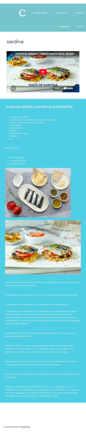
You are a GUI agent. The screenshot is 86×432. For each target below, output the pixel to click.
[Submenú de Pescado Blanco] (48, 12)
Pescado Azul (61, 12)
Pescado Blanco (40, 12)
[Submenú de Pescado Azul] (68, 12)
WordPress (25, 427)
